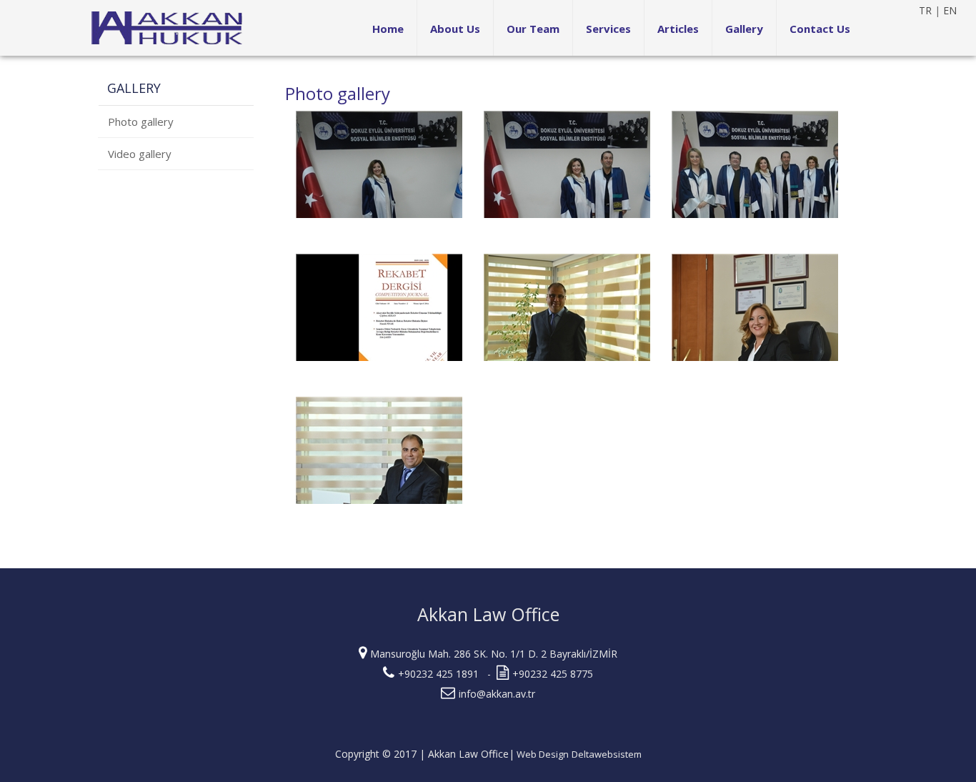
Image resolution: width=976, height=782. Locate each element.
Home (388, 28)
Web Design (541, 754)
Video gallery (139, 154)
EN (950, 10)
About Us (455, 28)
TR (925, 10)
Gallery (744, 28)
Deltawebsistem (607, 754)
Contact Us (820, 28)
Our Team (533, 28)
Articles (678, 28)
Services (608, 28)
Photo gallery (141, 121)
